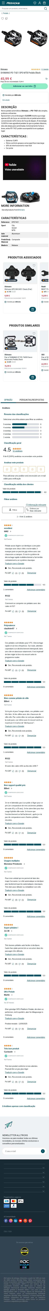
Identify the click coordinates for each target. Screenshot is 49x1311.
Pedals (5, 13)
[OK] (43, 1151)
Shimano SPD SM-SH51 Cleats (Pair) (18, 289)
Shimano (4, 69)
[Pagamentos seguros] (16, 1203)
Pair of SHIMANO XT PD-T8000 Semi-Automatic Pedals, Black (19, 358)
